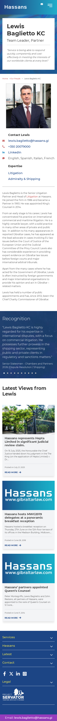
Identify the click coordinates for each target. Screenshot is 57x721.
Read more (11, 472)
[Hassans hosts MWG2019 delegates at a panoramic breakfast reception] (28, 495)
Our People (15, 79)
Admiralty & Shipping (24, 179)
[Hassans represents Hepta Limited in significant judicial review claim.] (28, 419)
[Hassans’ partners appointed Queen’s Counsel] (28, 568)
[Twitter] (11, 675)
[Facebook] (4, 675)
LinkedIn (14, 152)
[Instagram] (25, 675)
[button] (4, 373)
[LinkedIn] (18, 675)
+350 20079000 (19, 146)
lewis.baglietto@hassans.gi (28, 140)
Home (5, 79)
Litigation (32, 196)
